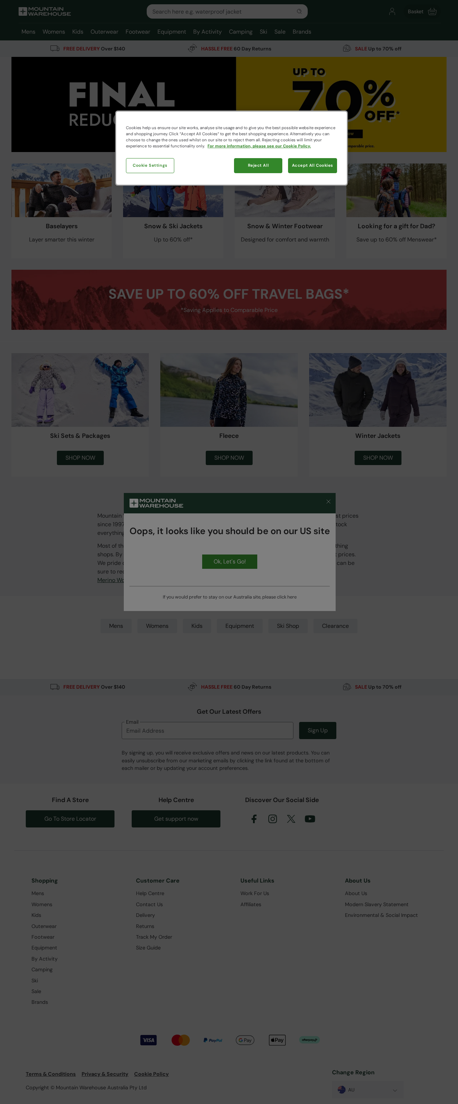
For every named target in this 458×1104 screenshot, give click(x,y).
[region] (231, 148)
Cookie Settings (150, 165)
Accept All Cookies (312, 165)
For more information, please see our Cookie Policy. (259, 146)
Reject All (258, 165)
